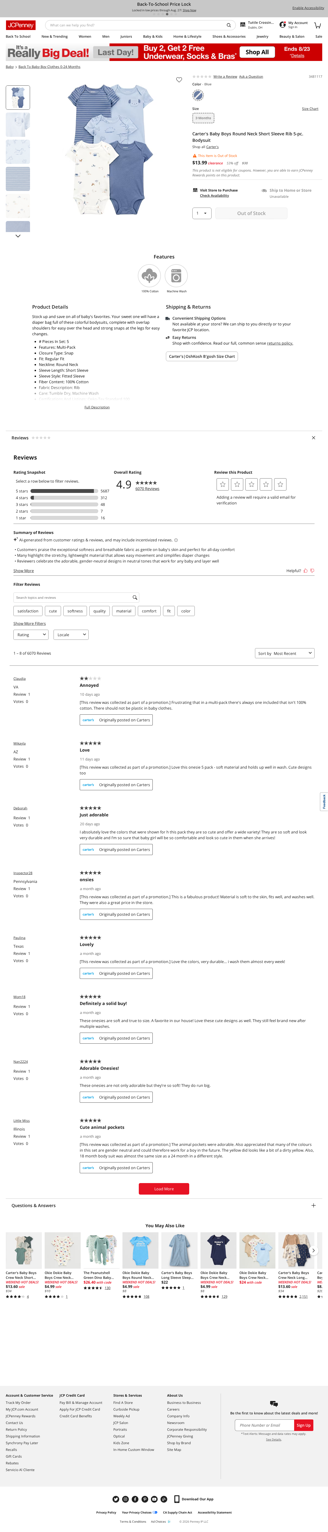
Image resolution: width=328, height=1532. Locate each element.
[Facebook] (135, 1499)
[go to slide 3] (163, 14)
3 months (203, 118)
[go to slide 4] (167, 14)
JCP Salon (120, 1422)
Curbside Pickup (126, 1409)
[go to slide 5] (171, 14)
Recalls (11, 1449)
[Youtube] (155, 1499)
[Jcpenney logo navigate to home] (21, 25)
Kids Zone (121, 1443)
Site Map (174, 1449)
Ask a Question (251, 76)
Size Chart (310, 108)
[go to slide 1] (154, 14)
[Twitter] (116, 1499)
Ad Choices (158, 1522)
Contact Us (14, 1422)
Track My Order (18, 1402)
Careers (173, 1409)
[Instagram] (126, 1499)
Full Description (97, 407)
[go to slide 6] (176, 14)
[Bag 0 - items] (317, 25)
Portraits (120, 1429)
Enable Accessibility (308, 8)
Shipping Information (23, 1436)
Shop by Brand (179, 1443)
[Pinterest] (145, 1499)
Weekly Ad (121, 1416)
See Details (273, 1439)
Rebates (12, 1463)
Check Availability (214, 195)
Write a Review (225, 76)
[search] (231, 25)
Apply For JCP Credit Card (80, 1409)
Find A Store (123, 1402)
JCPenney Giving (180, 1436)
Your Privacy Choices (137, 1512)
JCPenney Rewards (21, 1416)
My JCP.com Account (22, 1409)
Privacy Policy (106, 1512)
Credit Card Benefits (76, 1416)
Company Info (178, 1416)
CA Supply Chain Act (177, 1512)
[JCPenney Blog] (164, 1499)
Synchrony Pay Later (22, 1443)
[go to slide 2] (158, 14)
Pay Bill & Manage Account (81, 1402)
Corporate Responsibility (187, 1429)
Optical (119, 1436)
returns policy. (280, 343)
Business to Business (184, 1402)
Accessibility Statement (215, 1512)
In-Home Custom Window (133, 1449)
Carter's (212, 146)
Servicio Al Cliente (20, 1469)
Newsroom (175, 1422)
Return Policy (16, 1429)
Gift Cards (14, 1456)
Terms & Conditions (133, 1522)
